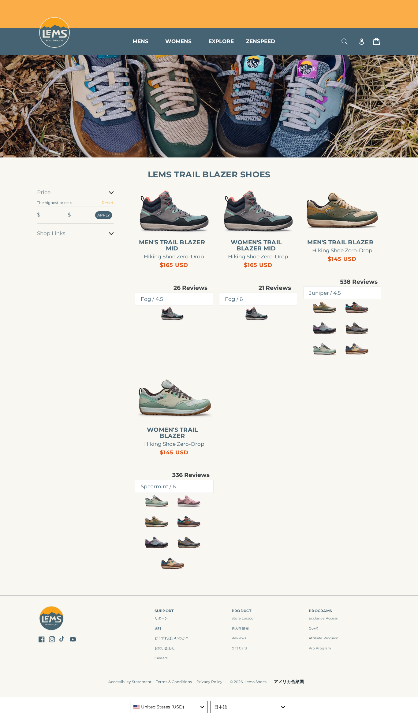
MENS (140, 41)
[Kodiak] (357, 307)
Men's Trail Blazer (340, 242)
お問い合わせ (165, 648)
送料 (158, 628)
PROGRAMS (320, 610)
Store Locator (339, 7)
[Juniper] (324, 307)
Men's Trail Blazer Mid (172, 245)
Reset (108, 202)
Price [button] (43, 192)
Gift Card (239, 648)
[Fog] (172, 313)
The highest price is (54, 202)
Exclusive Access (323, 618)
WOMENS (178, 41)
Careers (161, 658)
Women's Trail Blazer (172, 433)
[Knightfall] (357, 328)
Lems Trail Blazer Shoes (209, 174)
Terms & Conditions (174, 681)
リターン (161, 618)
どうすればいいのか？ (172, 638)
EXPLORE (221, 41)
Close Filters (50, 185)
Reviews (239, 638)
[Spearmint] (324, 349)
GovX (313, 628)
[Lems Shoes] (51, 619)
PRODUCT (242, 610)
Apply (103, 215)
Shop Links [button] (51, 233)
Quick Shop (177, 226)
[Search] (344, 41)
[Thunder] (324, 328)
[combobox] (169, 707)
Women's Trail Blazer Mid (256, 245)
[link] (174, 211)
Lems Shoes (255, 681)
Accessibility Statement (129, 681)
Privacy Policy (209, 681)
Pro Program (320, 648)
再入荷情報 (240, 628)
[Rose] (189, 501)
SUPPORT (164, 610)
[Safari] (357, 349)
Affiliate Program (323, 638)
